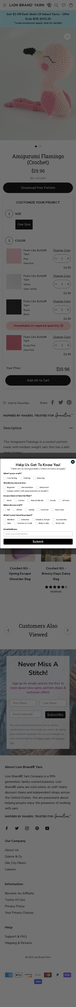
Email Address (10, 529)
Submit (38, 542)
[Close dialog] (73, 462)
